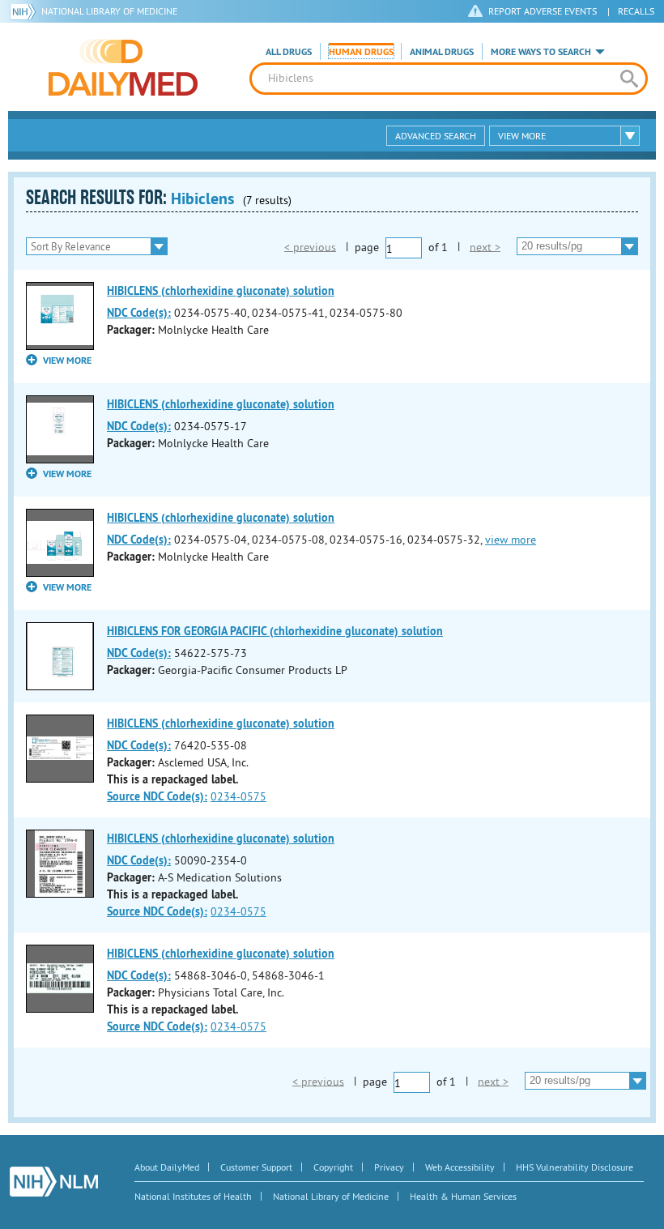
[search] (629, 78)
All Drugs (289, 51)
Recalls (636, 11)
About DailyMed (166, 1167)
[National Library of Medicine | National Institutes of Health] (54, 1182)
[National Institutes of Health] (25, 11)
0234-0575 (238, 796)
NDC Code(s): (139, 312)
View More (522, 136)
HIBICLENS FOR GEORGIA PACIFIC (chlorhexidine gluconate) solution (275, 631)
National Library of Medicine (109, 11)
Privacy (389, 1167)
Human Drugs (361, 51)
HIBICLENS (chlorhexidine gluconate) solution (220, 291)
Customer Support (256, 1167)
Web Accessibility (460, 1167)
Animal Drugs (442, 51)
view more (510, 539)
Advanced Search (435, 136)
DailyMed (123, 67)
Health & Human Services (463, 1196)
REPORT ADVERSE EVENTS (542, 11)
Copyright (333, 1167)
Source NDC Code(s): (157, 796)
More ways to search (541, 51)
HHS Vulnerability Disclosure (574, 1167)
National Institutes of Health (193, 1196)
